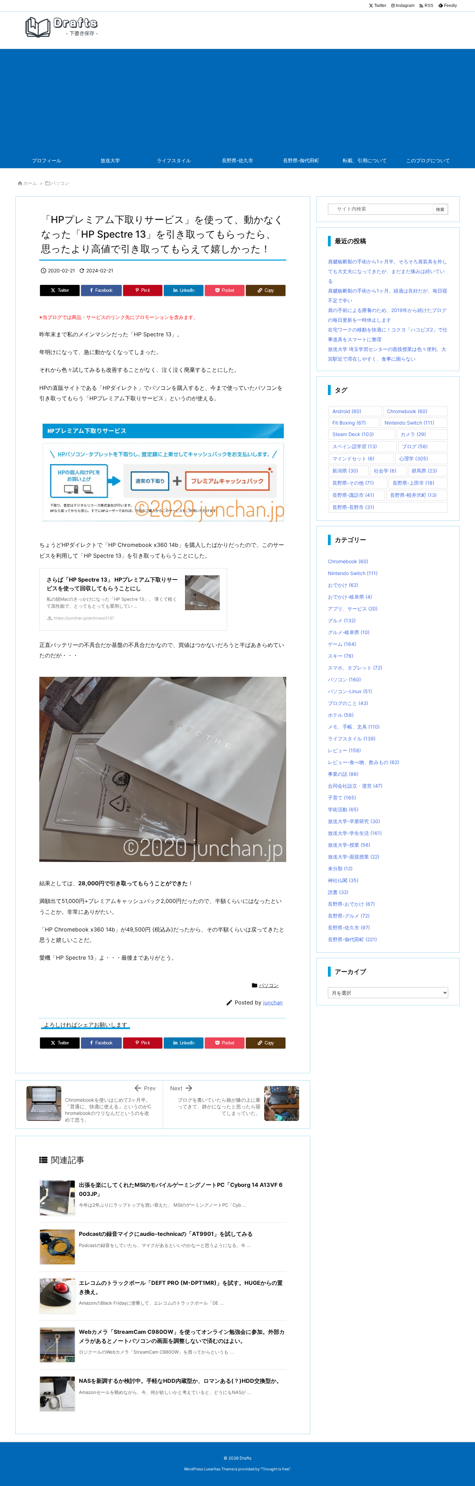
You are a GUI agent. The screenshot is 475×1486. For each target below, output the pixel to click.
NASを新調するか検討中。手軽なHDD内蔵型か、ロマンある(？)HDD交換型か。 (180, 1380)
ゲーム (342, 644)
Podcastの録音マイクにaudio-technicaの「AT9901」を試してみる (166, 1233)
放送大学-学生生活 (355, 833)
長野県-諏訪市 (353, 495)
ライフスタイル (352, 738)
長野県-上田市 (413, 483)
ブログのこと (348, 703)
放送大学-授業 (349, 845)
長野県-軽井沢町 (413, 495)
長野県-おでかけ (351, 904)
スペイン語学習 (354, 446)
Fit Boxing (349, 423)
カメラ (413, 434)
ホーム (30, 183)
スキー (340, 656)
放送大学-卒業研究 (354, 821)
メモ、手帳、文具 (354, 727)
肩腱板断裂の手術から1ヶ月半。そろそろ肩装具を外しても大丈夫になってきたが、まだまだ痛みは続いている (387, 271)
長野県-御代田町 (352, 939)
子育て (342, 798)
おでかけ (343, 585)
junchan (273, 1002)
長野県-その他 (353, 483)
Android (346, 411)
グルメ (342, 620)
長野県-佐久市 (349, 927)
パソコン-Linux (350, 691)
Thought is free (275, 1469)
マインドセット (353, 458)
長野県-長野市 (353, 507)
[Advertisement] (237, 101)
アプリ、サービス (353, 608)
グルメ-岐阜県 (349, 632)
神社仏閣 (343, 880)
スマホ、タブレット (355, 668)
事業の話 (343, 774)
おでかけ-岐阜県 (350, 597)
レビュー (344, 750)
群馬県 (424, 471)
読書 (338, 892)
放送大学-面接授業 (353, 857)
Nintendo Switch (409, 423)
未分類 (340, 868)
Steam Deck (353, 434)
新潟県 (345, 471)
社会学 (385, 471)
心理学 (413, 458)
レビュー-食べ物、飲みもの (363, 762)
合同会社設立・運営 (355, 786)
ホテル (341, 715)
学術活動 (343, 809)
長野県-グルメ (349, 916)
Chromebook (407, 411)
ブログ (415, 446)
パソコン (60, 183)
